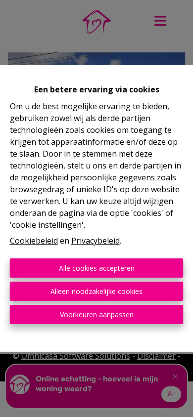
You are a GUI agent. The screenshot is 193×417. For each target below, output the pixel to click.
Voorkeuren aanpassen (97, 314)
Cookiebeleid (34, 240)
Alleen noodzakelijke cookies (96, 291)
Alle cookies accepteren (97, 268)
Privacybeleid (95, 240)
